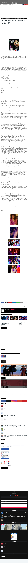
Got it (16, 3)
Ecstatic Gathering (22, 558)
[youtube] (19, 401)
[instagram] (14, 401)
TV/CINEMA (10, 446)
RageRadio (26, 558)
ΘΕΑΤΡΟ (5, 18)
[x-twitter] (8, 401)
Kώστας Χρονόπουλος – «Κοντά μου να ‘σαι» (9, 418)
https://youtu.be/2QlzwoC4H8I (5, 212)
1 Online (13, 539)
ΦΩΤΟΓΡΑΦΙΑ (2, 446)
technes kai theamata (7, 558)
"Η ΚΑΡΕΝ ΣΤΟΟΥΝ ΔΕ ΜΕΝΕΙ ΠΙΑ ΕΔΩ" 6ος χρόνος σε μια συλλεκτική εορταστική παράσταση (23, 322)
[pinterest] (24, 401)
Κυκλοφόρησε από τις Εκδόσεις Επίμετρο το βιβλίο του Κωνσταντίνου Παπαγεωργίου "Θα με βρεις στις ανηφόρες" (13, 394)
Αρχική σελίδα (2, 18)
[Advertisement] (14, 11)
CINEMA (7, 446)
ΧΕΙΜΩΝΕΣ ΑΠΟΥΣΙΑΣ (3, 391)
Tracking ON (15, 539)
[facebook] (3, 401)
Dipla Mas (19, 558)
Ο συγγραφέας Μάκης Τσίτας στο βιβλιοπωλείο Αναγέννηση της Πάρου (12, 432)
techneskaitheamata (3, 25)
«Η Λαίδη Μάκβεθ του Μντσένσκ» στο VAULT (9, 415)
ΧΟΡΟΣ (5, 446)
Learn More (13, 3)
